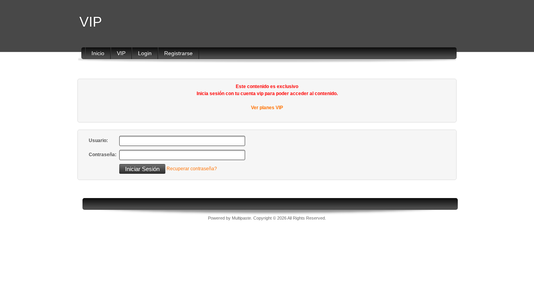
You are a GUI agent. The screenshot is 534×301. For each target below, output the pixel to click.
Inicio (97, 53)
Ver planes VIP (267, 107)
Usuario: (98, 140)
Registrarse (178, 53)
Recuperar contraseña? (192, 168)
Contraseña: (102, 154)
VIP (90, 22)
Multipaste (241, 218)
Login (145, 53)
